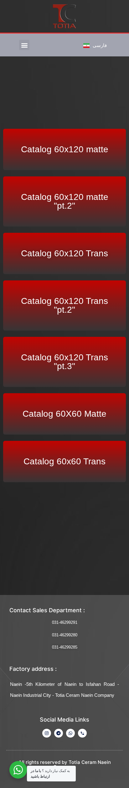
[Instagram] (46, 733)
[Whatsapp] (70, 733)
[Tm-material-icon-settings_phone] (82, 733)
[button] (24, 45)
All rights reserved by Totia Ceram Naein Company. (64, 764)
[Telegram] (58, 733)
